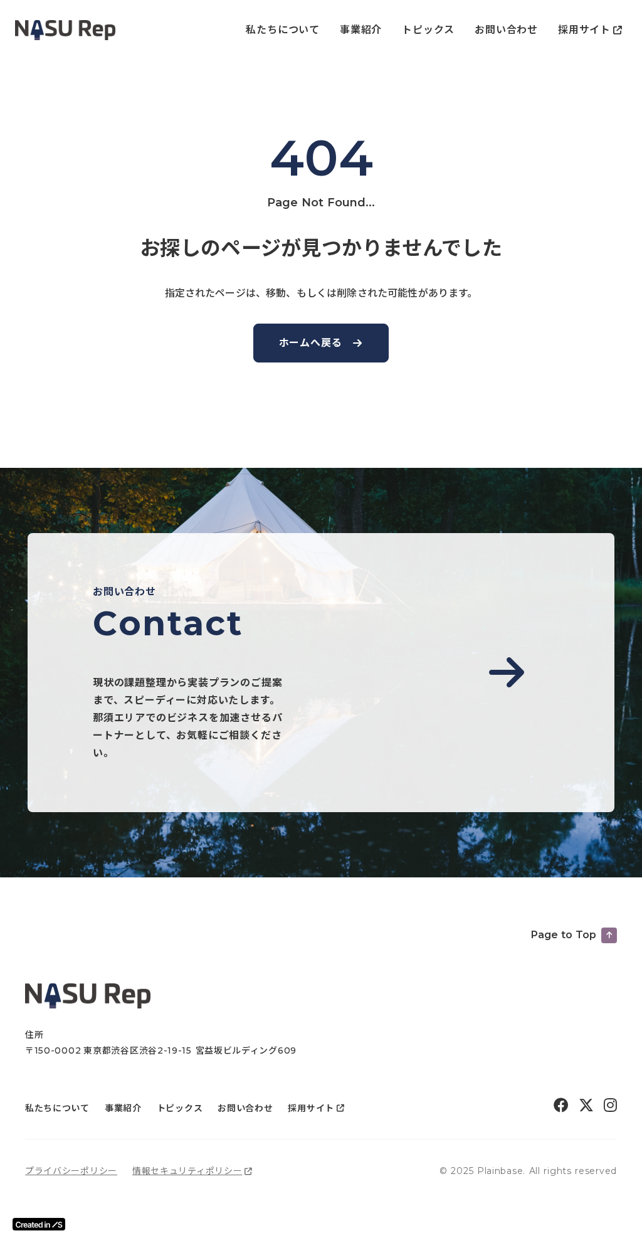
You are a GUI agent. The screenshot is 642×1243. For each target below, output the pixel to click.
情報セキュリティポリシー (187, 1171)
